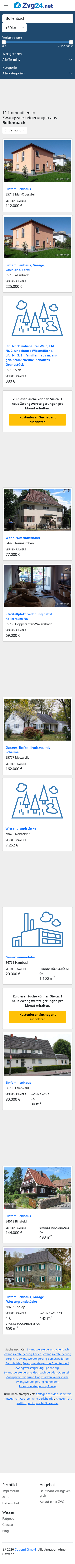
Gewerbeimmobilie (20, 957)
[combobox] (37, 18)
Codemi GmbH (25, 1549)
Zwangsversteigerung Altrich (22, 1354)
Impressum (10, 1491)
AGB (5, 1497)
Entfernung (13, 130)
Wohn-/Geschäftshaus (23, 538)
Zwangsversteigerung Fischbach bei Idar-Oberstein (37, 1372)
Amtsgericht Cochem (17, 1398)
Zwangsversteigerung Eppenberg (37, 1368)
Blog (5, 1531)
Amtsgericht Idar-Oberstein (54, 1394)
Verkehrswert (12, 37)
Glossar (7, 1525)
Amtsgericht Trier (43, 1398)
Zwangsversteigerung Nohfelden (37, 1381)
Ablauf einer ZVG (52, 1502)
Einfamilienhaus (18, 189)
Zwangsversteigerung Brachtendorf (46, 1363)
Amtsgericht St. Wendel (43, 1403)
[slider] (4, 42)
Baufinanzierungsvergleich (55, 1493)
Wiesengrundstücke (21, 828)
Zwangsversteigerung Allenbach (48, 1349)
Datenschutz (11, 1503)
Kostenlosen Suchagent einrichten (37, 419)
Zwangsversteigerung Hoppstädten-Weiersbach (37, 1377)
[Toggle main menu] (6, 5)
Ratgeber (9, 1518)
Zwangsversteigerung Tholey (37, 1386)
